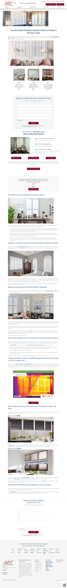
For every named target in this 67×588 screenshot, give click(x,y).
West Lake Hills (20, 548)
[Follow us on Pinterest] (58, 561)
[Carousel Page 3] (34, 186)
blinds (9, 37)
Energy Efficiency (49, 565)
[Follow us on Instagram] (60, 561)
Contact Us (48, 570)
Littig (13, 550)
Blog (46, 567)
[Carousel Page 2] (33, 186)
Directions (4, 570)
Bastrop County (51, 552)
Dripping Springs (45, 550)
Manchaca (57, 548)
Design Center (48, 564)
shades (13, 37)
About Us (47, 569)
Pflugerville (45, 548)
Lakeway (19, 550)
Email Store (5, 574)
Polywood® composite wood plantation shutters (24, 364)
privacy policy (29, 126)
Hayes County (57, 552)
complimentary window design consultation (35, 345)
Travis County (39, 552)
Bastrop (19, 552)
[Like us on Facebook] (56, 561)
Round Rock (38, 548)
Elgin (37, 550)
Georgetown (32, 550)
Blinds (18, 416)
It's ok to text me (20, 120)
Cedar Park (57, 550)
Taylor (25, 548)
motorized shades (26, 477)
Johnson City (26, 550)
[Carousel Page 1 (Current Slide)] (32, 186)
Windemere (26, 552)
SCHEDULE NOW (33, 123)
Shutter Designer (49, 561)
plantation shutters (55, 36)
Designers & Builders (49, 566)
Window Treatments (49, 562)
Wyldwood (32, 552)
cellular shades (16, 478)
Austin (13, 548)
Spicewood (32, 548)
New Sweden (51, 548)
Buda (12, 552)
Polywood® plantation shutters (23, 246)
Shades (19, 448)
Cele (50, 550)
